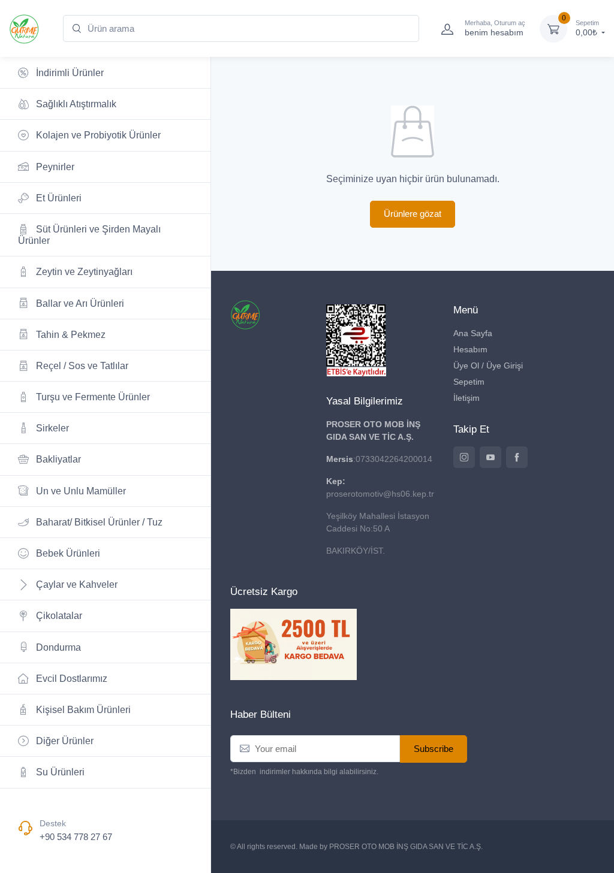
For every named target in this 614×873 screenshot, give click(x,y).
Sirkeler (51, 428)
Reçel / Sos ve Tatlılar (81, 366)
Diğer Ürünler (64, 741)
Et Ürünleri (58, 198)
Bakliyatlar (57, 459)
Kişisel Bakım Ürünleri (82, 710)
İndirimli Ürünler (69, 73)
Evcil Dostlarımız (70, 678)
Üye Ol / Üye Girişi (488, 365)
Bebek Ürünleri (67, 553)
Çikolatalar (58, 616)
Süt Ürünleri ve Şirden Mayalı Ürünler (89, 235)
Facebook (517, 457)
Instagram (464, 457)
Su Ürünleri (59, 772)
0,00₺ (588, 28)
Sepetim (468, 381)
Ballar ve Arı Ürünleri (79, 303)
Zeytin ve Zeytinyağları (83, 272)
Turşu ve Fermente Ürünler (92, 397)
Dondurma (57, 647)
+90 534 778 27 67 (76, 837)
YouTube (490, 457)
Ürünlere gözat (412, 214)
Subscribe (433, 749)
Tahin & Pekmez (70, 335)
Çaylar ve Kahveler (76, 584)
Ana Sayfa (472, 333)
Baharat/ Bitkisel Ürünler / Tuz (98, 522)
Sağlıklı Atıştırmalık (75, 104)
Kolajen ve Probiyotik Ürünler (97, 135)
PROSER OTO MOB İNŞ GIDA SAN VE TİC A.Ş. (406, 846)
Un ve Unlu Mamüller (80, 491)
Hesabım (470, 349)
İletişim (466, 398)
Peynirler (54, 167)
